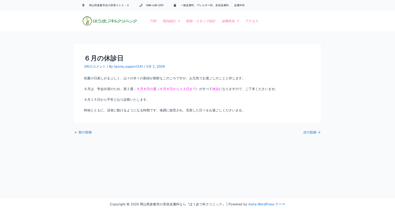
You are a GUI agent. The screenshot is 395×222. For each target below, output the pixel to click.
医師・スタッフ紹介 (201, 21)
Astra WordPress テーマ (266, 204)
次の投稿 (312, 132)
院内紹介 (169, 21)
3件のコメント (95, 66)
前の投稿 (83, 132)
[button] (171, 21)
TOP (153, 21)
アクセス (251, 21)
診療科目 (228, 21)
